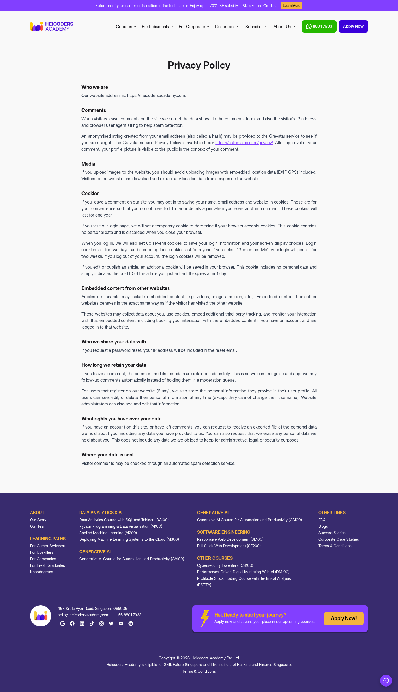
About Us (282, 26)
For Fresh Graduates (47, 565)
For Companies (43, 558)
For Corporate (192, 26)
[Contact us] (386, 681)
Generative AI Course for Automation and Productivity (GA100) (131, 558)
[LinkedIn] (82, 623)
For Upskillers (41, 552)
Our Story (38, 519)
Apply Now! (344, 618)
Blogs (323, 526)
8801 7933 (322, 26)
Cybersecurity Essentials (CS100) (225, 565)
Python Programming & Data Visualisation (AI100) (120, 526)
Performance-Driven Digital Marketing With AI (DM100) (243, 571)
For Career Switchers (48, 545)
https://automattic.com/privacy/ (244, 142)
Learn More (291, 5)
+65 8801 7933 (128, 615)
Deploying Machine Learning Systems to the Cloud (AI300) (129, 539)
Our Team (38, 526)
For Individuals (155, 26)
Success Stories (332, 532)
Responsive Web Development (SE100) (230, 539)
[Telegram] (131, 623)
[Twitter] (111, 623)
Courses (124, 26)
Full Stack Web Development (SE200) (229, 545)
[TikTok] (92, 623)
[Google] (62, 623)
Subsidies (254, 26)
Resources (225, 26)
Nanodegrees (41, 571)
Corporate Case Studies (338, 539)
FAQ (321, 519)
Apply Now (353, 26)
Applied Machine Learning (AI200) (108, 532)
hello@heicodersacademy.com (83, 615)
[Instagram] (101, 623)
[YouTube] (121, 623)
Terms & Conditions (335, 545)
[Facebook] (72, 623)
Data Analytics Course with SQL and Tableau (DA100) (124, 519)
